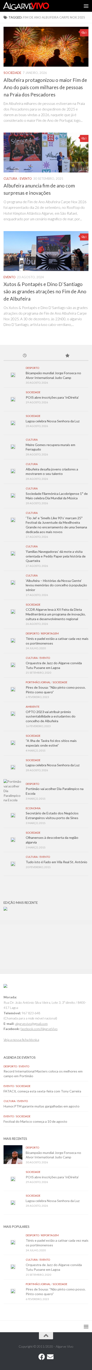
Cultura (10, 178)
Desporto (32, 367)
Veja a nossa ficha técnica (21, 1040)
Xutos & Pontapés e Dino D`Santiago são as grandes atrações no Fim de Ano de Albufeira (45, 291)
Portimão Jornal (38, 682)
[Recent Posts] (25, 356)
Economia (33, 808)
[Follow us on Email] (50, 1357)
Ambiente (32, 706)
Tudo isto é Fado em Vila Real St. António (56, 862)
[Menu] (86, 6)
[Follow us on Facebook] (41, 1357)
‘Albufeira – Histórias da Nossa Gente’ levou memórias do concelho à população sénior (56, 585)
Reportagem (50, 633)
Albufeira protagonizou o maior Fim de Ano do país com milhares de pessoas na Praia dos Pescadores (45, 87)
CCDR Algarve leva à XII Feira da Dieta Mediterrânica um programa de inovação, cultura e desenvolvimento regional (56, 614)
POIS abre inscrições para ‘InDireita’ (52, 397)
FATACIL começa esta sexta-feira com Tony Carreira (42, 1091)
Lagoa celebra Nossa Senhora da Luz (53, 421)
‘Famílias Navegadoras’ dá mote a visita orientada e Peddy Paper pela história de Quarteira (56, 556)
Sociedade (12, 73)
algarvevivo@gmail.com (31, 1024)
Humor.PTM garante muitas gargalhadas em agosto (41, 1106)
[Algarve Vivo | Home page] (33, 6)
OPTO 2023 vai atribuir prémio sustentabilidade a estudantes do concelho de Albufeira (50, 716)
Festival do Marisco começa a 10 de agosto (35, 1121)
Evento (26, 178)
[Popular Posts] (67, 356)
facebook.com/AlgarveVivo (39, 1029)
